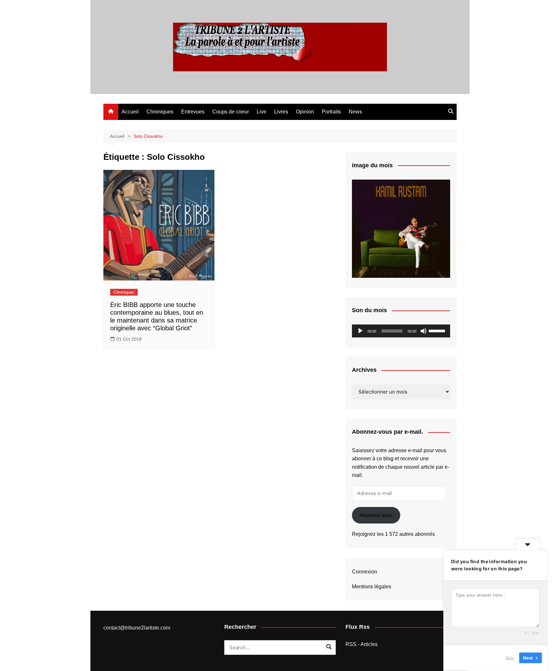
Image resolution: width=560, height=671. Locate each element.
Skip (510, 657)
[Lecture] (360, 331)
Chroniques (159, 111)
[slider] (438, 330)
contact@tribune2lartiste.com (136, 627)
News (355, 111)
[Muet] (423, 331)
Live (261, 111)
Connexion (364, 571)
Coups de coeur (230, 111)
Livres (281, 111)
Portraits (331, 111)
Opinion (305, 111)
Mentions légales (371, 586)
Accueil (130, 111)
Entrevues (192, 111)
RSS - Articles (361, 644)
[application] (401, 330)
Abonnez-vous (376, 515)
